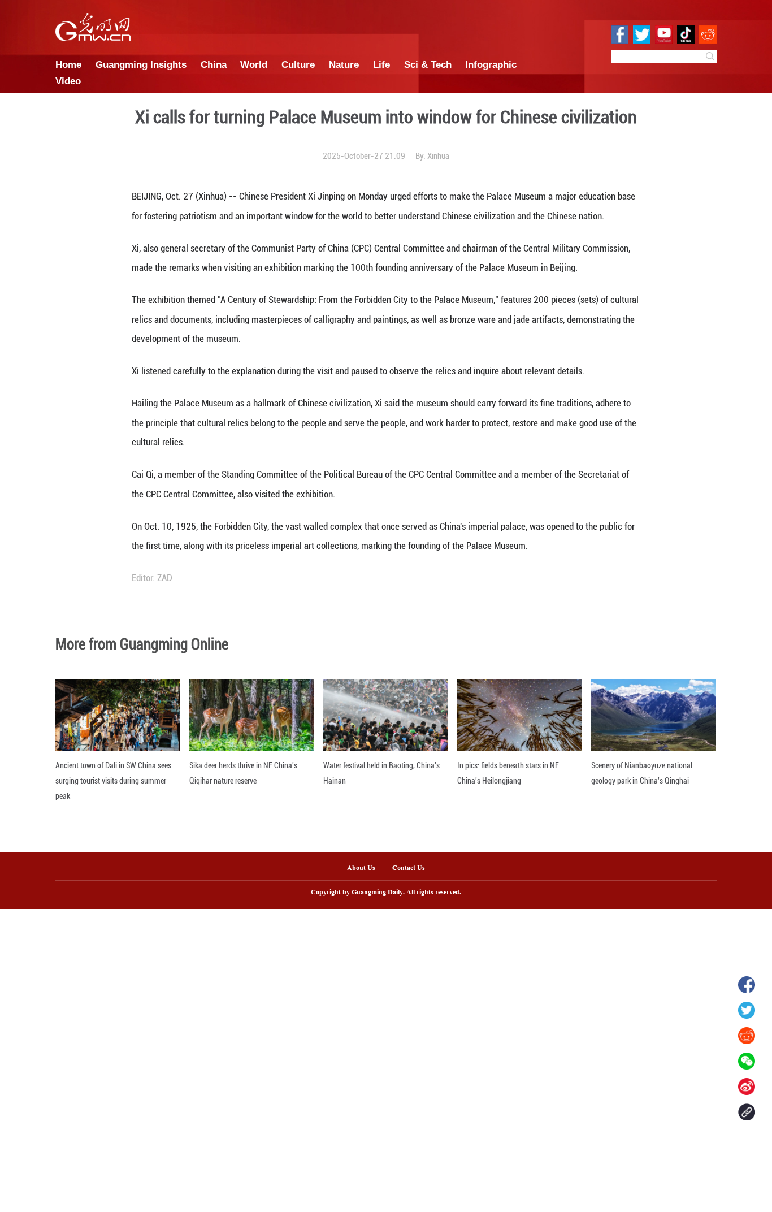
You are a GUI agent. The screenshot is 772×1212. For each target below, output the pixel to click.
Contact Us (412, 868)
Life (381, 64)
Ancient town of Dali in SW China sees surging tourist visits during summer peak (113, 780)
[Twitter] (746, 1010)
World (253, 64)
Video (68, 81)
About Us (361, 868)
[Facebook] (746, 984)
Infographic (491, 64)
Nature (344, 64)
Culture (298, 64)
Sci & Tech (428, 64)
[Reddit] (746, 1035)
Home (68, 64)
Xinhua (438, 156)
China (214, 64)
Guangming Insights (141, 64)
